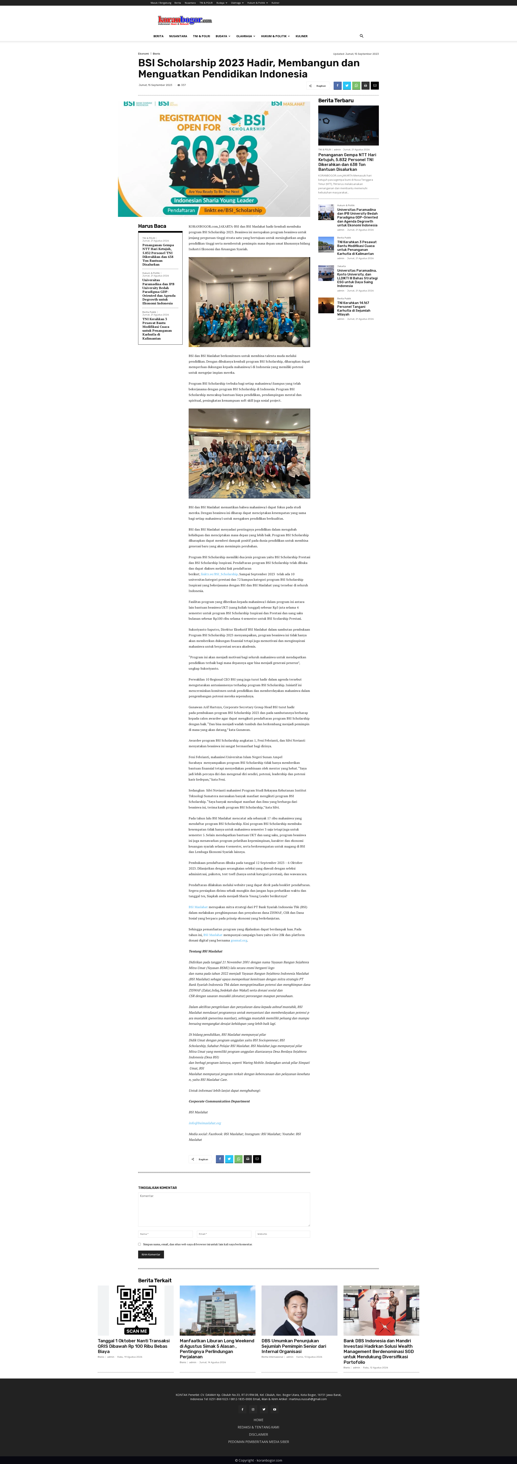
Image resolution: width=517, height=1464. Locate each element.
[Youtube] (274, 1409)
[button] (361, 36)
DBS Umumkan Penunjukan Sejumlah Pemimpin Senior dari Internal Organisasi (294, 1346)
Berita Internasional (272, 1357)
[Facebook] (338, 86)
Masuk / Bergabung (161, 2)
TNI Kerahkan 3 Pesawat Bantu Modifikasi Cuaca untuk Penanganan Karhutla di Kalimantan (157, 329)
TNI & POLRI (206, 2)
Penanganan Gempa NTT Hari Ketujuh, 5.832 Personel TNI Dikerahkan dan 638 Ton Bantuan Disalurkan (158, 255)
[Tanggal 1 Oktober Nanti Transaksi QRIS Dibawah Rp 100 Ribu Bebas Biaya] (136, 1311)
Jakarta (341, 266)
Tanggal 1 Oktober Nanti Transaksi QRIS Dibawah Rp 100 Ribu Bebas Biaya (134, 1346)
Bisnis (156, 53)
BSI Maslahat (198, 907)
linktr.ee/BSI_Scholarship (219, 574)
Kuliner (276, 2)
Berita (177, 2)
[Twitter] (347, 86)
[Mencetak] (365, 86)
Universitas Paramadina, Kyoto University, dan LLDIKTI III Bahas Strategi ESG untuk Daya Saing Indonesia (357, 278)
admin (337, 149)
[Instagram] (253, 1409)
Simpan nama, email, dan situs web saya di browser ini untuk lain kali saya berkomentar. (197, 1244)
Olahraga (236, 2)
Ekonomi (143, 53)
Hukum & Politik (256, 2)
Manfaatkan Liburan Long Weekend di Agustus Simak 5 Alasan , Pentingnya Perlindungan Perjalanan (217, 1349)
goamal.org (239, 940)
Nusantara (190, 2)
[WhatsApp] (356, 86)
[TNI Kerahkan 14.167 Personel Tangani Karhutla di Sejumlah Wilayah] (326, 305)
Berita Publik (149, 312)
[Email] (375, 86)
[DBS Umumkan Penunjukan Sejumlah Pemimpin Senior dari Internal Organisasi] (299, 1311)
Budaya (220, 2)
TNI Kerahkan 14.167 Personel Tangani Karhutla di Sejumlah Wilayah (353, 309)
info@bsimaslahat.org (205, 1123)
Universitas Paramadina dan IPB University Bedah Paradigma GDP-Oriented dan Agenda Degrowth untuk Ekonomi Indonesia (158, 291)
